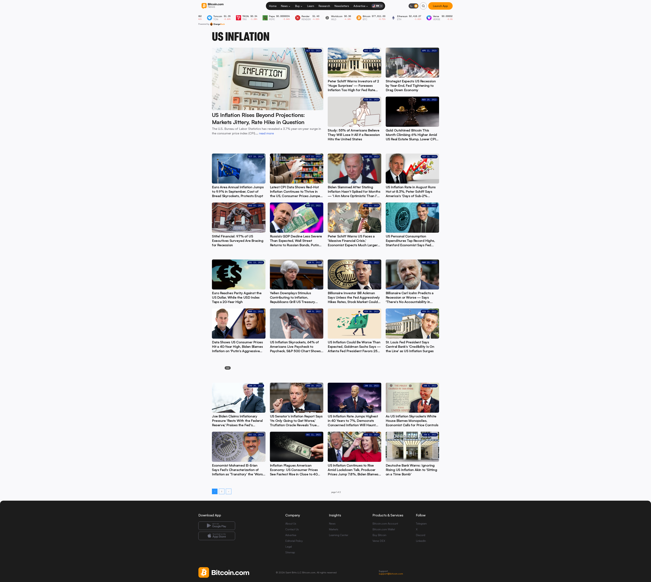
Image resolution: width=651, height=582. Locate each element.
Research (324, 6)
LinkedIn (421, 541)
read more (266, 133)
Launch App (440, 6)
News (284, 6)
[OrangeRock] (217, 24)
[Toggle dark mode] (413, 5)
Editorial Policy (294, 541)
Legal (288, 546)
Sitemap (290, 552)
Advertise (359, 6)
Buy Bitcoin (379, 535)
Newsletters (341, 6)
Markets (333, 529)
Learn (310, 6)
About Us (290, 523)
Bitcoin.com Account (385, 523)
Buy (297, 6)
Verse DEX (378, 541)
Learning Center (338, 535)
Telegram (421, 523)
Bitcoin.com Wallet (383, 529)
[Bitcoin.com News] (212, 6)
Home (273, 6)
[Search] (423, 5)
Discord (420, 535)
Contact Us (292, 529)
